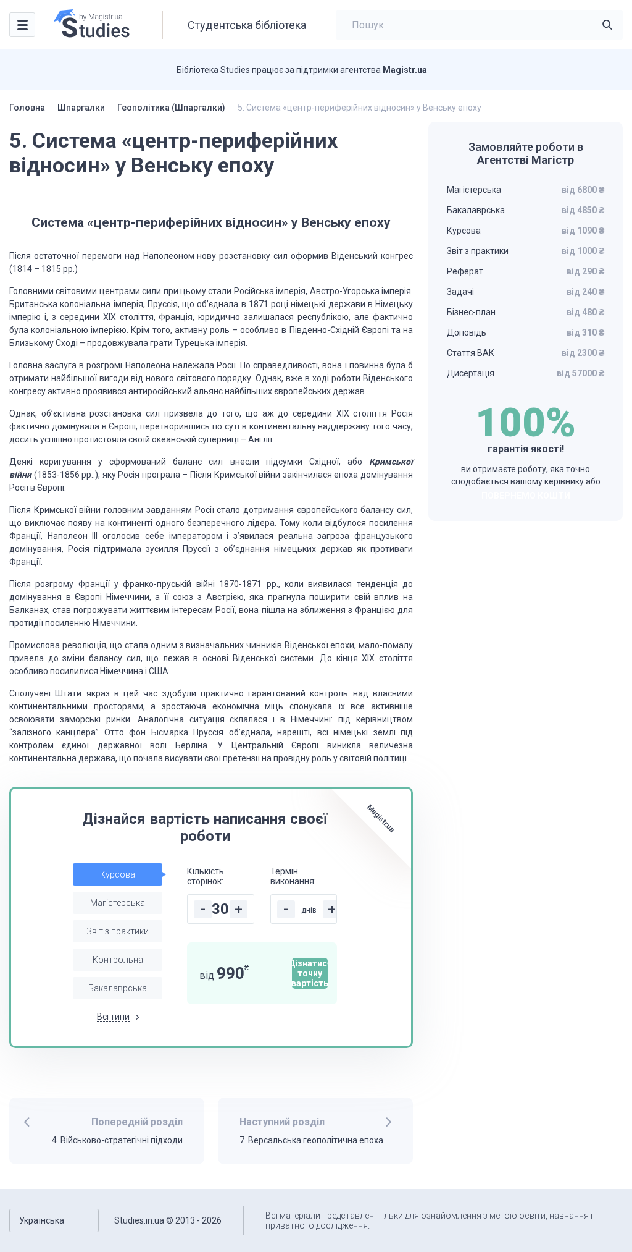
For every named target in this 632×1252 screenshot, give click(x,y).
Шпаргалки (81, 107)
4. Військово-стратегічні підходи (117, 1140)
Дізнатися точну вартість (310, 973)
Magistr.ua (405, 70)
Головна (27, 107)
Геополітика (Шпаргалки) (171, 107)
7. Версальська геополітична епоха (311, 1140)
